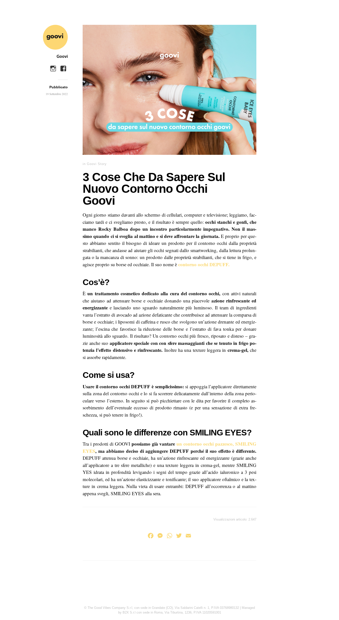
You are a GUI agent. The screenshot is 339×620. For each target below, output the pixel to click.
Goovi (62, 56)
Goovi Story (97, 164)
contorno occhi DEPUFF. (204, 264)
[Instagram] (53, 67)
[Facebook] (63, 67)
